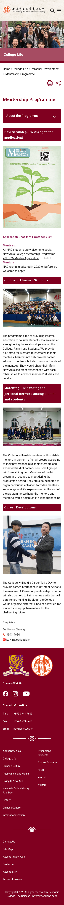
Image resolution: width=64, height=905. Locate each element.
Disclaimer (9, 864)
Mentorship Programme (20, 74)
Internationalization (14, 815)
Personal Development (45, 69)
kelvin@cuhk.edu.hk (18, 639)
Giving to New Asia (13, 781)
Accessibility (10, 871)
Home (6, 69)
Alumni (42, 777)
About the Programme (22, 116)
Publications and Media (16, 773)
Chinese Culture (12, 766)
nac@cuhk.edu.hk (23, 728)
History (7, 800)
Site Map (8, 849)
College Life (20, 69)
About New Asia (12, 751)
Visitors (42, 785)
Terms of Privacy (12, 879)
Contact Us (9, 841)
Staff (41, 770)
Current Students (47, 762)
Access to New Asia (14, 856)
